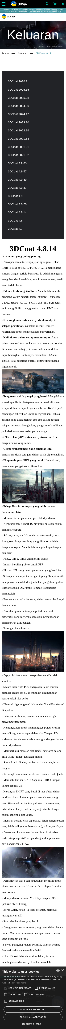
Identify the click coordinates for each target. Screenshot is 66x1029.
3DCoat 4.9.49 (17, 179)
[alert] (33, 998)
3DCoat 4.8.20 (17, 204)
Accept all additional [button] (33, 1009)
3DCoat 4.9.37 (17, 187)
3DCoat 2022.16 (18, 130)
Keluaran (22, 53)
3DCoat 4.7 (15, 228)
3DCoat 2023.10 (18, 122)
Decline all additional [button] (33, 1017)
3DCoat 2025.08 (18, 97)
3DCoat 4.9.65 (17, 163)
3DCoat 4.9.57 (17, 171)
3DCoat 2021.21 (18, 147)
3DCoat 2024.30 (18, 106)
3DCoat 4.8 (15, 220)
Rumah (5, 53)
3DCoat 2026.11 (18, 81)
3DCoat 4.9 (15, 196)
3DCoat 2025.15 (18, 89)
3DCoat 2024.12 (18, 114)
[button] (33, 1023)
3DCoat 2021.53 (18, 138)
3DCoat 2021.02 (18, 155)
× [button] (62, 970)
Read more (21, 982)
